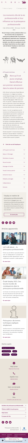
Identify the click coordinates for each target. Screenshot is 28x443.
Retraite (14, 354)
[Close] (25, 440)
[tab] (14, 72)
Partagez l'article (22, 8)
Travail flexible (6, 351)
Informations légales (9, 435)
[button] (2, 2)
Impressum (4, 434)
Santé (14, 351)
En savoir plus (14, 214)
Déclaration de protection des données (20, 435)
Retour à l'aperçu (7, 8)
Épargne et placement (8, 348)
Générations (6, 354)
